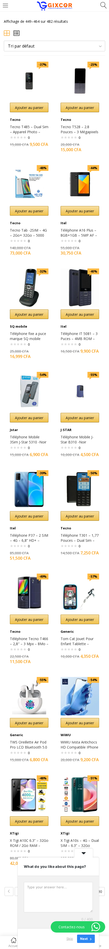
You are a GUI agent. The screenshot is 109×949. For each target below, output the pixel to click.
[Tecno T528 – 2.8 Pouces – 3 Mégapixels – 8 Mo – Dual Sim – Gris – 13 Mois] (80, 80)
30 (100, 891)
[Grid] (7, 33)
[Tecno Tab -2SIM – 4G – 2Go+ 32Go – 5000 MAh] (29, 184)
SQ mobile (18, 326)
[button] (54, 46)
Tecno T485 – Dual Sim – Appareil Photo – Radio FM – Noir (29, 131)
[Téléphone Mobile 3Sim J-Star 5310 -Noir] (29, 390)
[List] (16, 33)
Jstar (14, 429)
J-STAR (66, 429)
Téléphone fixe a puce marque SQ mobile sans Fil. (28, 338)
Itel (63, 223)
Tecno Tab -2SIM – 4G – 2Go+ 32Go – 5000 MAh (28, 235)
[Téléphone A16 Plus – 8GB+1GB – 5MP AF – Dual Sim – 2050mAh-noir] (80, 184)
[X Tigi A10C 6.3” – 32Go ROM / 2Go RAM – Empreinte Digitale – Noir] (29, 794)
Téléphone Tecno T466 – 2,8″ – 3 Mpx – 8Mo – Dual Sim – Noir (29, 643)
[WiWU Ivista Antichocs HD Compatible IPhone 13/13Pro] (80, 695)
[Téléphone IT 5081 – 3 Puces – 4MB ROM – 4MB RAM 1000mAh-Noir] (80, 287)
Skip (69, 939)
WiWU (66, 735)
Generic (67, 631)
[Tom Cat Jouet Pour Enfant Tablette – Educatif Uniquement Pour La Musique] (80, 592)
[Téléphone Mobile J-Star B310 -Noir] (80, 390)
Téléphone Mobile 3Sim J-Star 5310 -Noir (28, 439)
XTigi (14, 833)
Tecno (15, 119)
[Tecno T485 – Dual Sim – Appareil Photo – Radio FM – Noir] (29, 80)
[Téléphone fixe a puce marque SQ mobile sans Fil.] (29, 287)
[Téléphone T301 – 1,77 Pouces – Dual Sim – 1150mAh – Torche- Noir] (80, 489)
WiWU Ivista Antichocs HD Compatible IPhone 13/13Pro (79, 747)
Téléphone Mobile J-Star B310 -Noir (77, 439)
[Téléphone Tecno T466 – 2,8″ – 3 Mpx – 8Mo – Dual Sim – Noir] (29, 592)
